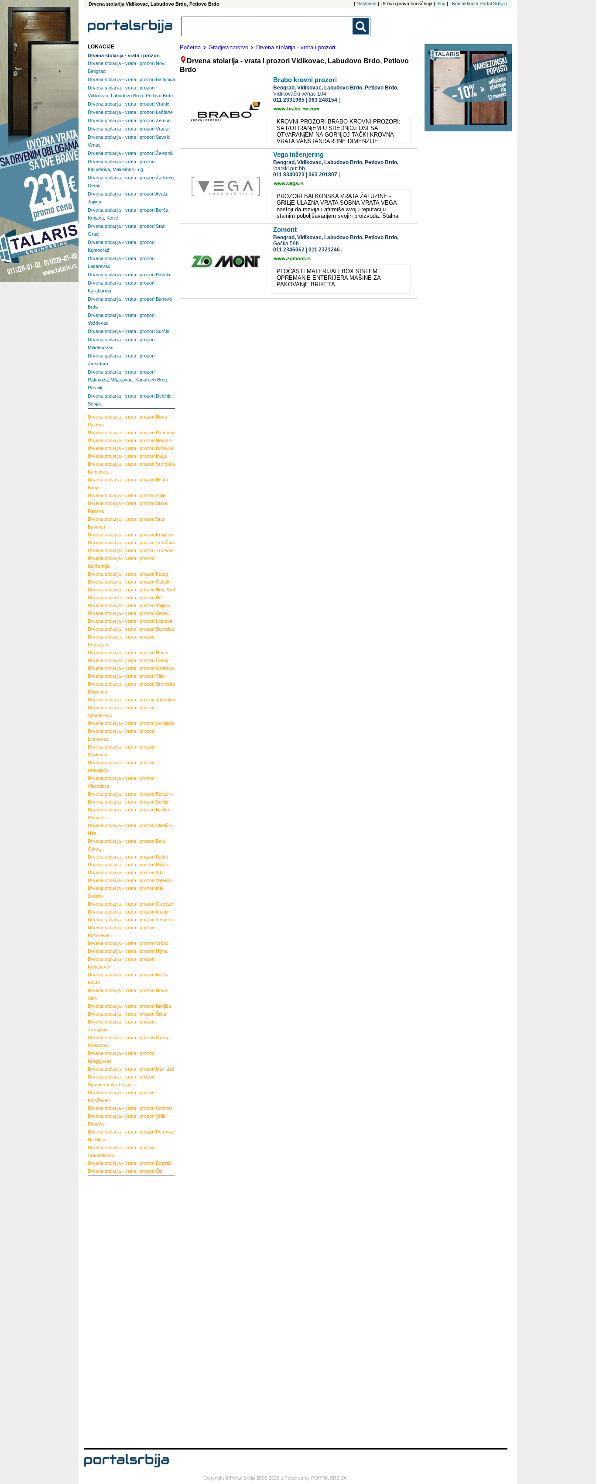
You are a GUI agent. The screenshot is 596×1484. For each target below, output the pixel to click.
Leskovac (121, 735)
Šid (125, 1171)
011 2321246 (324, 250)
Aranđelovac (121, 1151)
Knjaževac (121, 1096)
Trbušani (131, 542)
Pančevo (131, 432)
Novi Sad (131, 589)
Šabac (128, 613)
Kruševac (121, 640)
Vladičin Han (130, 829)
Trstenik (130, 550)
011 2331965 (289, 100)
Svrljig (128, 801)
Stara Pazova (127, 507)
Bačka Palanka (128, 813)
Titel (126, 676)
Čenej (128, 660)
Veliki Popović (127, 1120)
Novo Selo (127, 994)
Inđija (127, 456)
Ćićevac (130, 904)
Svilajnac (131, 723)
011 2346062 (289, 250)
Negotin (130, 440)
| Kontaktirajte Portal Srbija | (478, 3)
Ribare (129, 864)
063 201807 (322, 175)
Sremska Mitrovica (131, 687)
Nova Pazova (127, 420)
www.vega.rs (289, 183)
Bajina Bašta (128, 978)
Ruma (128, 652)
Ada (126, 872)
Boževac (131, 448)
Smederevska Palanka (121, 1080)
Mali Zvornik (126, 892)
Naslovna (366, 3)
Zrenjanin (121, 1025)
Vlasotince (121, 782)
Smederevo (121, 711)
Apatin (128, 911)
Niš (125, 597)
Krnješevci (121, 962)
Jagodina (131, 699)
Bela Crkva (126, 845)
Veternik (130, 880)
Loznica (130, 621)
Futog (128, 574)
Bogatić (129, 1163)
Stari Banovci (126, 522)
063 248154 (322, 100)
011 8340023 (289, 175)
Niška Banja (128, 483)
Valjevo (129, 605)
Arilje (126, 495)
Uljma (128, 951)
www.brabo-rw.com (296, 108)
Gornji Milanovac (128, 1041)
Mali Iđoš (131, 1069)
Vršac (128, 943)
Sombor (130, 1108)
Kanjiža (129, 1006)
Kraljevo (130, 534)
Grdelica (131, 668)
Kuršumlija (121, 562)
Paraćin (130, 794)
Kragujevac (121, 1057)
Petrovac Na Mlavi (131, 1135)
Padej (128, 856)
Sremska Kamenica (131, 467)
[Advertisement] (123, 1311)
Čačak (129, 581)
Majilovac (121, 750)
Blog (440, 3)
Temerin (130, 919)
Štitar (127, 1014)
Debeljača (121, 766)
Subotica (131, 629)
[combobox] (267, 26)
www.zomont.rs (292, 258)
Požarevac (121, 931)
